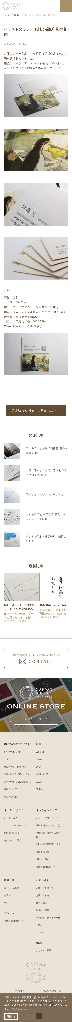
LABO (39, 782)
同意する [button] (11, 1016)
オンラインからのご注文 (16, 825)
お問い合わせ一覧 (45, 888)
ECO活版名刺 (42, 859)
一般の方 (40, 925)
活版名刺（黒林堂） (46, 844)
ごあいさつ (9, 759)
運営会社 (20, 991)
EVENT (39, 767)
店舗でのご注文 (11, 833)
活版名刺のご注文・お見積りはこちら (36, 410)
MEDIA (39, 789)
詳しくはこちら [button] (19, 1008)
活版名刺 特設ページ (46, 825)
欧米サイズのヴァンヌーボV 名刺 (46, 494)
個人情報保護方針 (52, 991)
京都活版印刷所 (11, 888)
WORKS (40, 752)
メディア (40, 932)
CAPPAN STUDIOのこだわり (18, 774)
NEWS (39, 759)
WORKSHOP (42, 774)
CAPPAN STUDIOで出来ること (19, 782)
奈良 (6, 902)
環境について (10, 789)
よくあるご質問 (43, 950)
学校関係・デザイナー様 (48, 917)
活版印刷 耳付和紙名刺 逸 (49, 835)
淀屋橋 (7, 895)
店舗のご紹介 (10, 796)
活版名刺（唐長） (45, 851)
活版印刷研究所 (43, 866)
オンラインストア (36, 719)
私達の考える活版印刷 (15, 767)
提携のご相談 (42, 910)
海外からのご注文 (13, 840)
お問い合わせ (42, 895)
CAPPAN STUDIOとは (15, 752)
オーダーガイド (11, 818)
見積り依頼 (41, 902)
